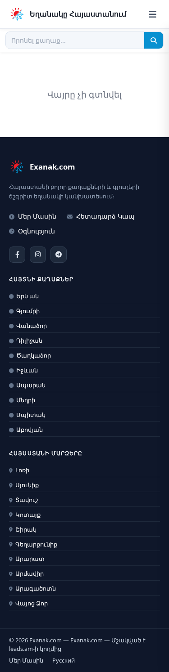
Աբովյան (29, 430)
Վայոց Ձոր (31, 603)
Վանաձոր (31, 326)
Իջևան (27, 370)
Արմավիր (29, 573)
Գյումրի (28, 311)
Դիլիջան (29, 340)
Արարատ (30, 559)
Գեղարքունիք (36, 544)
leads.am (21, 649)
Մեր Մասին (37, 216)
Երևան (27, 296)
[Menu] (152, 14)
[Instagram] (38, 254)
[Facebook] (17, 254)
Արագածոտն (35, 588)
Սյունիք (27, 485)
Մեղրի (25, 400)
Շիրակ (26, 529)
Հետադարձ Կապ (105, 216)
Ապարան (31, 385)
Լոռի (22, 470)
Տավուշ (26, 500)
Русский (63, 660)
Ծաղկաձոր (33, 355)
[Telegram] (58, 254)
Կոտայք (28, 515)
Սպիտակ (31, 415)
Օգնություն (36, 231)
